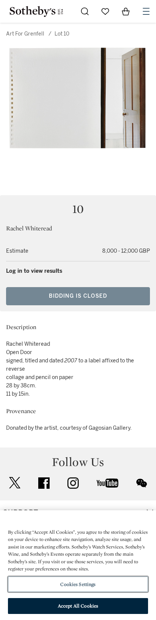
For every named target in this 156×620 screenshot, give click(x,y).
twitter (14, 483)
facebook (44, 483)
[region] (78, 565)
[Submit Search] (85, 11)
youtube (108, 483)
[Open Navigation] (146, 11)
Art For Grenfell (25, 34)
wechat (141, 483)
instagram (73, 483)
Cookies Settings (77, 584)
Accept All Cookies (78, 606)
